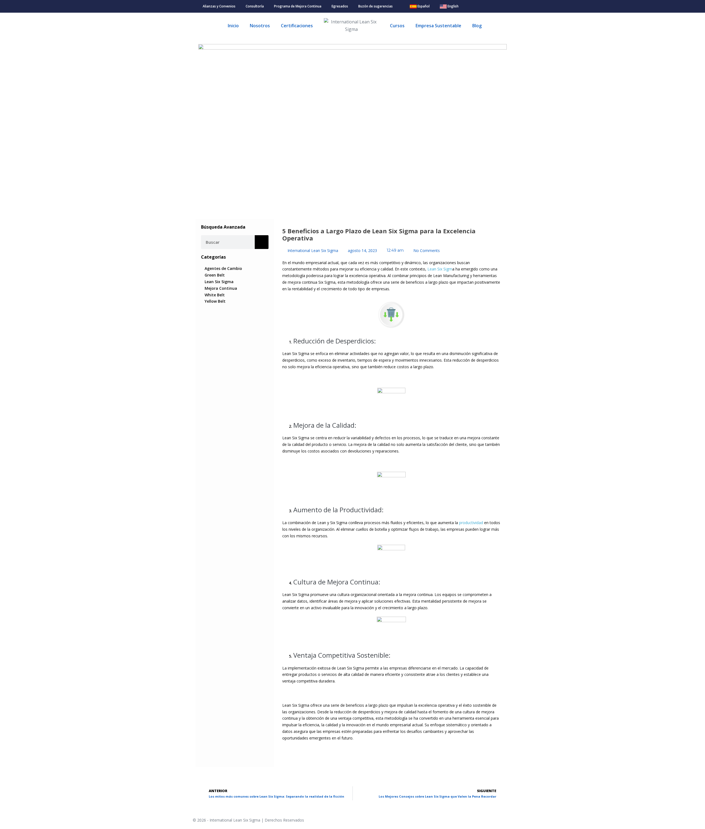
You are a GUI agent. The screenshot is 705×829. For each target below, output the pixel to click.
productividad (471, 522)
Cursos (397, 26)
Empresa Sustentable (438, 26)
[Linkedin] (492, 6)
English (453, 6)
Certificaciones (297, 26)
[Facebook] (476, 6)
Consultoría (255, 6)
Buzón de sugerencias (375, 6)
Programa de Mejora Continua (297, 6)
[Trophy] (500, 6)
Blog (477, 26)
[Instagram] (484, 6)
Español (423, 6)
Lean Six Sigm (439, 269)
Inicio (233, 26)
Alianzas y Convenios (219, 6)
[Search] (262, 242)
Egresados (340, 6)
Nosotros (260, 26)
